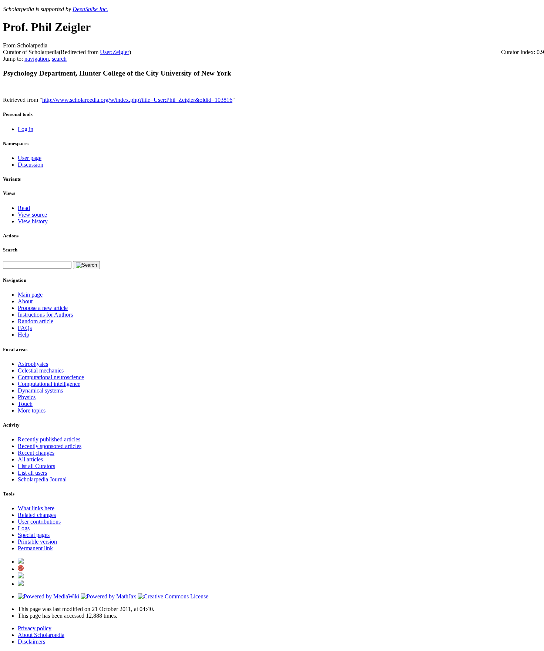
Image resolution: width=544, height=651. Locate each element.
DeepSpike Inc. (90, 9)
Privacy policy (34, 628)
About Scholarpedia (41, 635)
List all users (32, 473)
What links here (36, 508)
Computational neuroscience (51, 377)
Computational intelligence (49, 384)
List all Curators (36, 466)
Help (23, 334)
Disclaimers (31, 641)
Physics (27, 397)
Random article (35, 321)
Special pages (34, 535)
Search (10, 250)
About (25, 301)
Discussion (30, 164)
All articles (30, 459)
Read (24, 208)
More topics (32, 410)
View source (32, 214)
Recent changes (36, 453)
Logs (24, 528)
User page (29, 158)
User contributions (39, 521)
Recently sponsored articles (49, 446)
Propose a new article (43, 308)
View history (33, 221)
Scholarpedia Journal (42, 479)
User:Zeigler (114, 52)
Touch (25, 404)
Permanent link (35, 548)
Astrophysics (33, 364)
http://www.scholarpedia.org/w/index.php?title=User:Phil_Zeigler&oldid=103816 (137, 100)
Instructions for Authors (45, 314)
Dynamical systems (40, 390)
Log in (25, 129)
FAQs (25, 328)
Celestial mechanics (41, 370)
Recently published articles (49, 439)
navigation (36, 59)
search (59, 59)
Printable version (37, 541)
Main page (30, 294)
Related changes (37, 515)
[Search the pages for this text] (86, 265)
